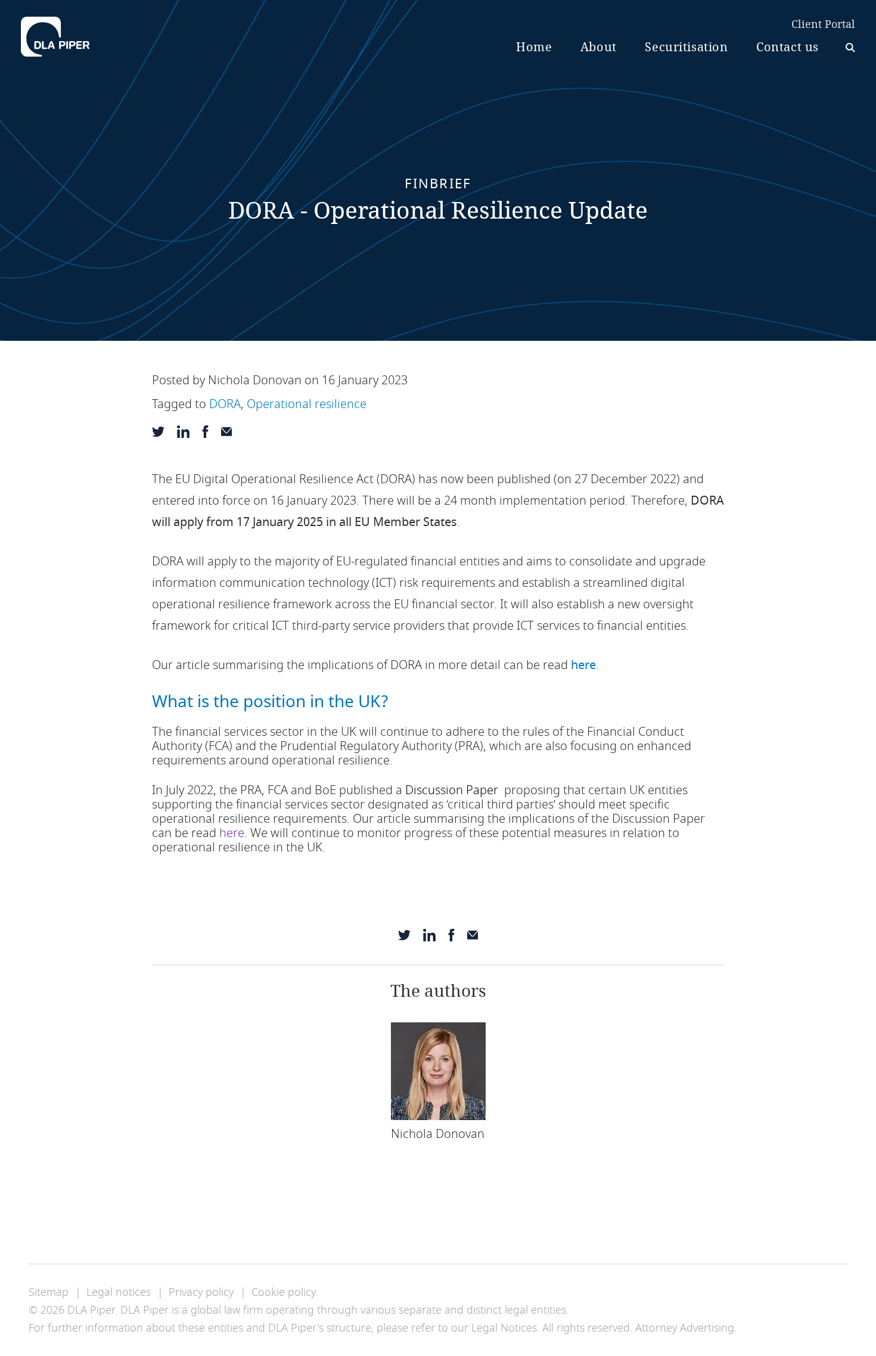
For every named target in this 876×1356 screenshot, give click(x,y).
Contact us (787, 47)
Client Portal (823, 24)
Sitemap (49, 1292)
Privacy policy (201, 1292)
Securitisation (686, 47)
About (598, 47)
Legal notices (118, 1292)
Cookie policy (283, 1292)
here (583, 665)
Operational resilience (306, 404)
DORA (225, 404)
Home (534, 47)
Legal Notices (504, 1328)
